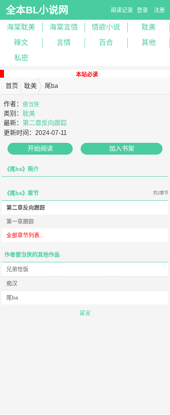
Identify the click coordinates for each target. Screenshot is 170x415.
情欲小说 (106, 27)
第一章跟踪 (20, 221)
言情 (64, 43)
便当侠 (31, 104)
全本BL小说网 (37, 9)
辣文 (21, 43)
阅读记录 (122, 10)
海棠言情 (63, 27)
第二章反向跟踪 (45, 123)
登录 (142, 10)
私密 (21, 58)
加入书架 (121, 148)
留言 (85, 313)
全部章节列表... (25, 235)
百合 (106, 43)
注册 (159, 10)
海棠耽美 (21, 27)
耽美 (30, 85)
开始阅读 (40, 148)
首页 (12, 85)
